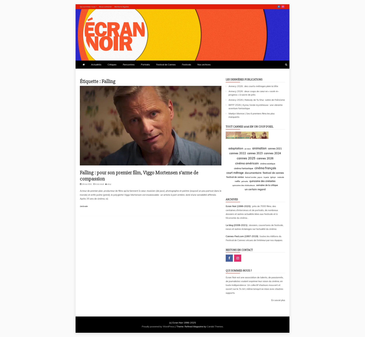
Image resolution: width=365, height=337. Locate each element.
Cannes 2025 (246, 158)
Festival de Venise (235, 177)
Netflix (237, 181)
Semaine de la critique (267, 185)
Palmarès (244, 181)
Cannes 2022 (237, 153)
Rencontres (129, 64)
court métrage (235, 172)
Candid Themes (215, 326)
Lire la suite (84, 206)
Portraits (145, 64)
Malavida (280, 177)
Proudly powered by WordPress (158, 326)
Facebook (278, 6)
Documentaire (253, 172)
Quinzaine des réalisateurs (243, 185)
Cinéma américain (247, 163)
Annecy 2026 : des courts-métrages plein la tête (253, 86)
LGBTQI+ (273, 177)
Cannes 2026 (265, 158)
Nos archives (204, 64)
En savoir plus (278, 300)
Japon (259, 177)
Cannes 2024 (272, 153)
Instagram (282, 6)
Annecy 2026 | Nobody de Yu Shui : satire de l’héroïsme (257, 99)
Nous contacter (105, 7)
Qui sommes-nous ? (88, 7)
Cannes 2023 (255, 153)
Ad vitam (248, 149)
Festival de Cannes (166, 64)
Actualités (96, 64)
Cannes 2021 (275, 148)
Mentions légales (121, 7)
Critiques (112, 64)
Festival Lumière (250, 177)
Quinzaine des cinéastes (262, 181)
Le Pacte (266, 177)
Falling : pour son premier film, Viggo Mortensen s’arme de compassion (139, 176)
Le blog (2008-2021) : (237, 225)
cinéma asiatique (267, 163)
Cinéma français (265, 168)
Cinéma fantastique (243, 168)
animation (259, 148)
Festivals (186, 64)
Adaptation (235, 148)
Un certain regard (255, 189)
